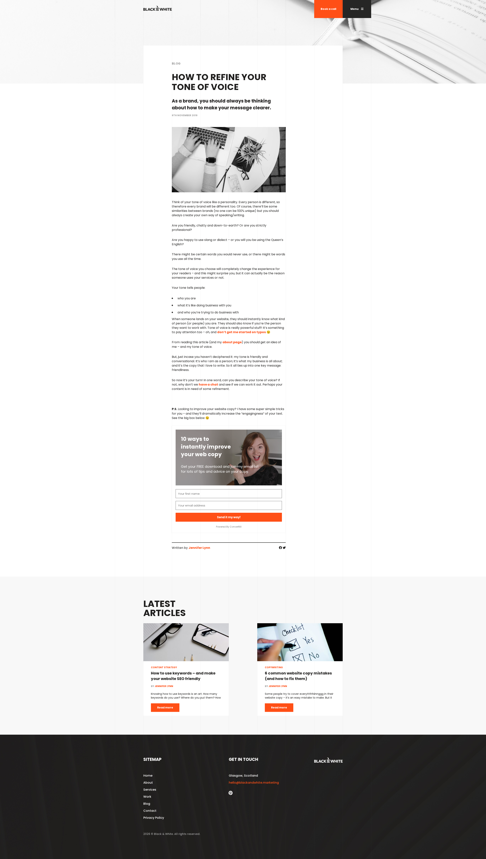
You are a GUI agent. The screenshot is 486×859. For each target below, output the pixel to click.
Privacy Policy (153, 818)
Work (147, 796)
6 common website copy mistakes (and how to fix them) (298, 675)
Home (147, 775)
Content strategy (164, 667)
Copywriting (274, 667)
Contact (149, 811)
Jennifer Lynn (199, 548)
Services (149, 789)
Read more (165, 707)
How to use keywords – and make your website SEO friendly (183, 675)
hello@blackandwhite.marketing (254, 782)
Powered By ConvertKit (228, 526)
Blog (176, 63)
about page (232, 342)
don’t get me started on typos (241, 332)
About (148, 782)
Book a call (328, 9)
